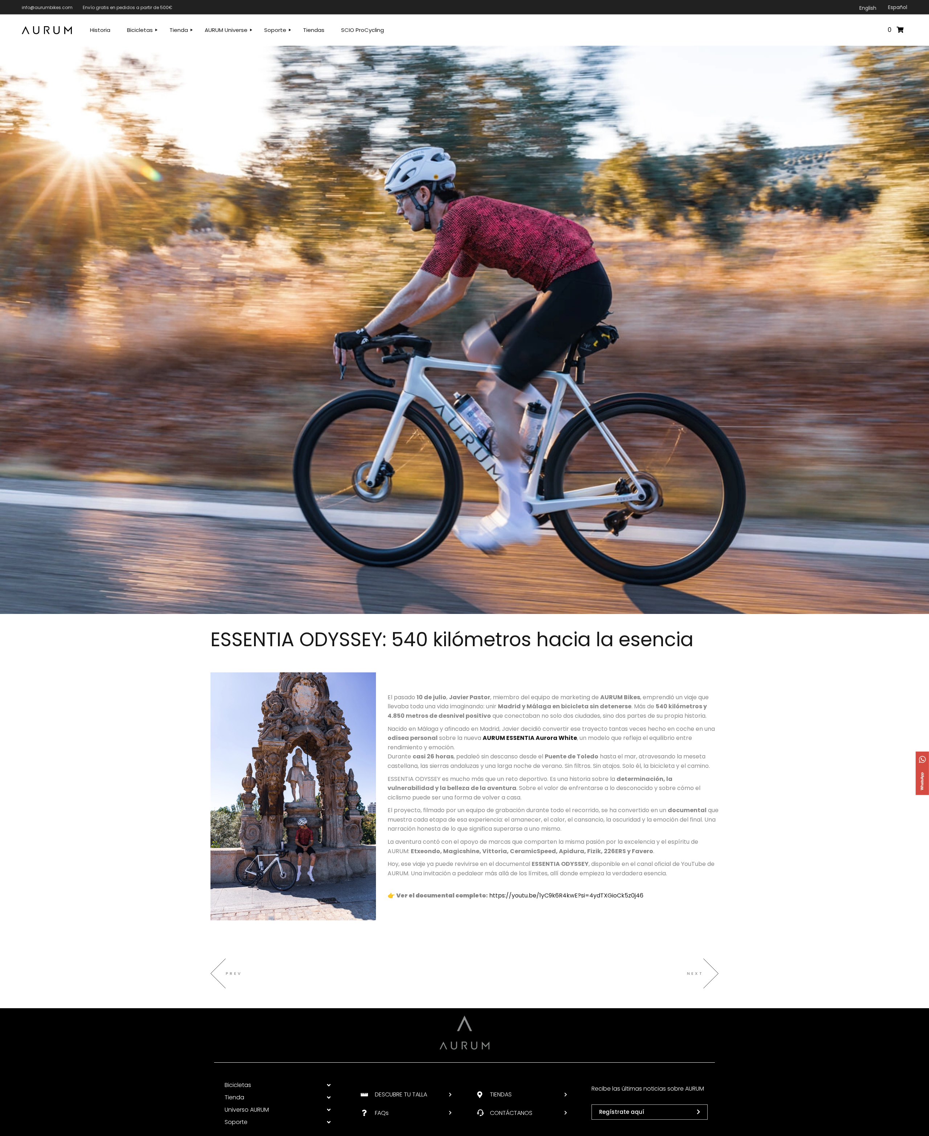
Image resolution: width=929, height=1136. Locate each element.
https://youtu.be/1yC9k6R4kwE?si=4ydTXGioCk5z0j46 (566, 895)
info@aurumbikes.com (47, 7)
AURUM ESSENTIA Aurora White (530, 738)
